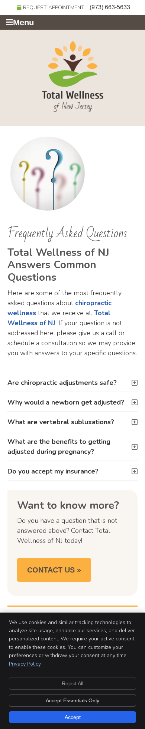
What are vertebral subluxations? (60, 422)
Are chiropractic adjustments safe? (62, 382)
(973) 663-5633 (110, 7)
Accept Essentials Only (72, 700)
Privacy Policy (25, 663)
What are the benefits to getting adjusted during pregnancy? (58, 446)
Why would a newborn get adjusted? (65, 402)
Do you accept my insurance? (53, 471)
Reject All (72, 683)
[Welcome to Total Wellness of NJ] (72, 109)
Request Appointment (53, 7)
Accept (73, 717)
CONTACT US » (54, 570)
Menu (23, 22)
